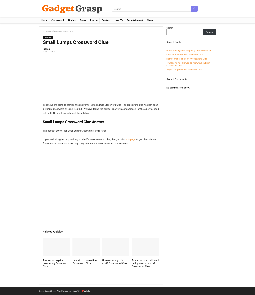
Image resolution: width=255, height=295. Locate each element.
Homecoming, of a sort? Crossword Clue (114, 262)
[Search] (194, 9)
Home (44, 20)
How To (119, 20)
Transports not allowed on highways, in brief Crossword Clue (145, 263)
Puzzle (94, 20)
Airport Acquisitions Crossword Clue (184, 69)
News (150, 20)
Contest (106, 20)
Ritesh (46, 49)
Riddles (72, 20)
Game (83, 20)
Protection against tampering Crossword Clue (55, 263)
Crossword (57, 20)
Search (169, 27)
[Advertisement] (101, 80)
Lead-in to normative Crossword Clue (84, 262)
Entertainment (135, 20)
